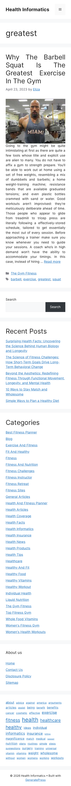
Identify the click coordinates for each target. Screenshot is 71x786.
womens (32, 757)
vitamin (10, 753)
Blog (9, 439)
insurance (35, 733)
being (31, 707)
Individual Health (18, 593)
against (30, 702)
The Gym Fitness (24, 273)
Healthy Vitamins (19, 580)
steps (52, 743)
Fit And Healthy (17, 452)
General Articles (18, 497)
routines (32, 743)
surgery (27, 748)
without (10, 757)
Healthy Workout (18, 587)
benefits (52, 707)
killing (48, 734)
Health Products (18, 548)
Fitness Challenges (20, 471)
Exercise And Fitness (21, 445)
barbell (16, 279)
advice (20, 702)
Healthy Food (16, 574)
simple (43, 743)
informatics (15, 733)
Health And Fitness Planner (26, 503)
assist (21, 707)
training (39, 748)
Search (11, 299)
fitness (13, 720)
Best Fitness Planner (21, 432)
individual (40, 728)
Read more (52, 262)
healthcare (50, 720)
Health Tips (14, 555)
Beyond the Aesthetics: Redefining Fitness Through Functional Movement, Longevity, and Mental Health (35, 378)
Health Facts (15, 522)
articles (11, 707)
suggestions (13, 748)
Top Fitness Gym (18, 612)
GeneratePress (35, 780)
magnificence (15, 738)
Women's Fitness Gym (22, 625)
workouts (57, 758)
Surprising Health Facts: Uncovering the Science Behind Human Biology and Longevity (33, 346)
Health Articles (17, 510)
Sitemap (12, 683)
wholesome (49, 753)
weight (33, 753)
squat (56, 279)
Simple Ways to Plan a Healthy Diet (32, 401)
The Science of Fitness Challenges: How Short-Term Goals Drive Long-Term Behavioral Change (32, 362)
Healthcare (14, 561)
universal (51, 748)
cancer (10, 712)
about (10, 702)
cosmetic (21, 712)
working (44, 757)
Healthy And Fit (17, 567)
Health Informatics (27, 9)
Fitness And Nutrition (22, 464)
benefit (41, 707)
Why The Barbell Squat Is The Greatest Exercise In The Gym (35, 69)
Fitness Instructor (19, 477)
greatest (44, 279)
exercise (29, 279)
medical (40, 738)
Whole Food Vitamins (22, 619)
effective (34, 712)
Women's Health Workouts (26, 632)
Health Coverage (18, 516)
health (30, 719)
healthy (14, 727)
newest (50, 739)
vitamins (21, 753)
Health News (15, 542)
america (42, 702)
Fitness (11, 458)
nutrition (11, 743)
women (21, 757)
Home (10, 663)
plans (22, 743)
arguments (55, 702)
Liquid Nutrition (17, 600)
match (30, 738)
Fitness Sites (15, 490)
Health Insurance (18, 535)
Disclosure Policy (18, 676)
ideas (27, 728)
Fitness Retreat (17, 484)
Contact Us (14, 670)
